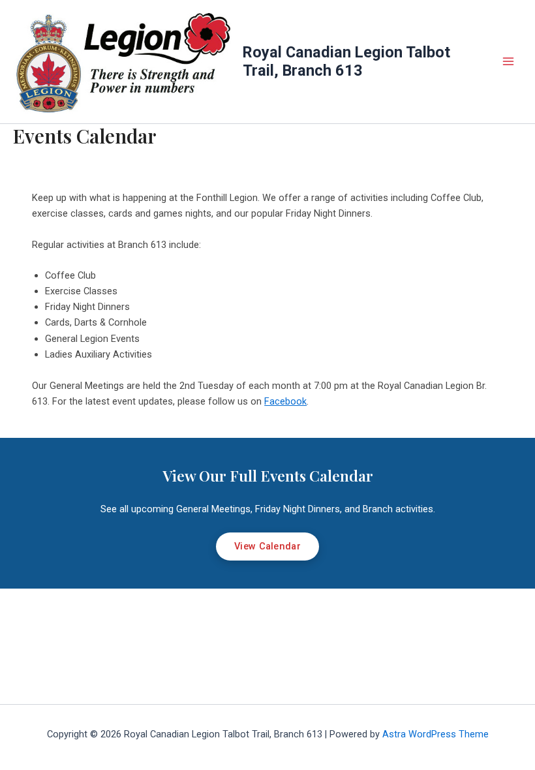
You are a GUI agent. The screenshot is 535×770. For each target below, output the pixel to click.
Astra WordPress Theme (435, 734)
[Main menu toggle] (508, 62)
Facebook (285, 401)
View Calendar (267, 546)
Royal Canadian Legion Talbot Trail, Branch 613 (346, 61)
